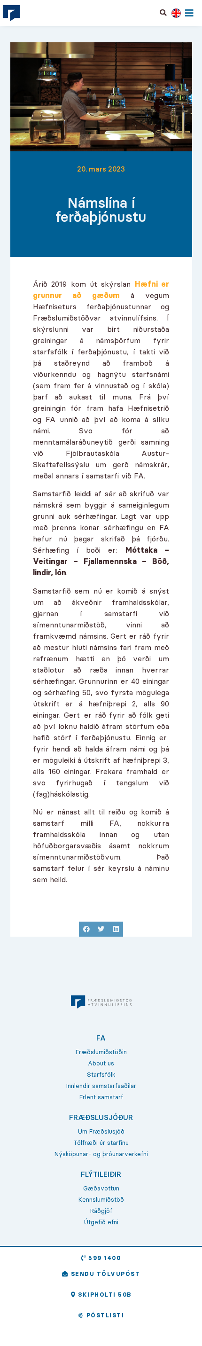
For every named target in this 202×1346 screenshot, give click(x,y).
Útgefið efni (101, 1222)
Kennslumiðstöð (101, 1199)
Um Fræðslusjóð (101, 1131)
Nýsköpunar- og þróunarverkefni (101, 1154)
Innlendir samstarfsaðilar (101, 1085)
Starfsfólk (101, 1074)
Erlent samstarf (101, 1097)
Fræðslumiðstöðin (101, 1052)
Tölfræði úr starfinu (101, 1142)
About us (101, 1063)
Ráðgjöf (101, 1210)
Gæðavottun (101, 1188)
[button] (163, 13)
